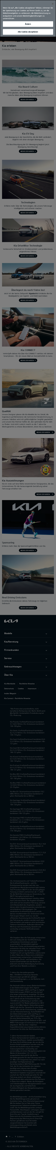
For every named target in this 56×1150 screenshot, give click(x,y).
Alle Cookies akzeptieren (28, 32)
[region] (28, 18)
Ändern (28, 24)
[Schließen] (53, 4)
